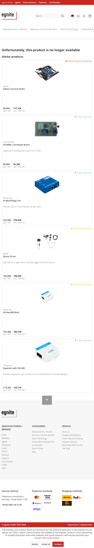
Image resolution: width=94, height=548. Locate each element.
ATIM (4, 435)
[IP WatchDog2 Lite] (47, 185)
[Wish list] (78, 15)
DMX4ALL (6, 438)
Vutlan (4, 464)
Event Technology (39, 438)
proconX (5, 455)
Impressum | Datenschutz (80, 524)
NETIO (4, 451)
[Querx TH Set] (47, 241)
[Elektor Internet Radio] (47, 73)
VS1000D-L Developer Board (16, 144)
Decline (35, 544)
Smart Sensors (29, 2)
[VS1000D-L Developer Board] (47, 129)
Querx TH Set (9, 256)
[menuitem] (50, 15)
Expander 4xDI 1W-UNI (14, 368)
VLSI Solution (7, 461)
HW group (6, 445)
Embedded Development (43, 441)
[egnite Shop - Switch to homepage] (9, 15)
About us (66, 431)
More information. (51, 538)
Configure (58, 544)
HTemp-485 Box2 (11, 312)
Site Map (66, 448)
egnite (18, 2)
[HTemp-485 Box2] (47, 297)
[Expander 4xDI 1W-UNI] (47, 352)
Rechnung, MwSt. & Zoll (72, 445)
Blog (34, 451)
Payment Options (69, 441)
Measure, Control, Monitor (43, 435)
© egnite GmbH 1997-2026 (14, 524)
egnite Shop (7, 2)
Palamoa (43, 2)
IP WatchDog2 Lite (12, 200)
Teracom (5, 458)
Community (54, 2)
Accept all (46, 544)
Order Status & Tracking (72, 438)
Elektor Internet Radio (14, 89)
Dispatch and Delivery (71, 435)
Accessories (37, 445)
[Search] (62, 15)
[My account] (84, 15)
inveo (4, 448)
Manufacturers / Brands (42, 431)
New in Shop (37, 448)
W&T (4, 468)
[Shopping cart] (90, 15)
